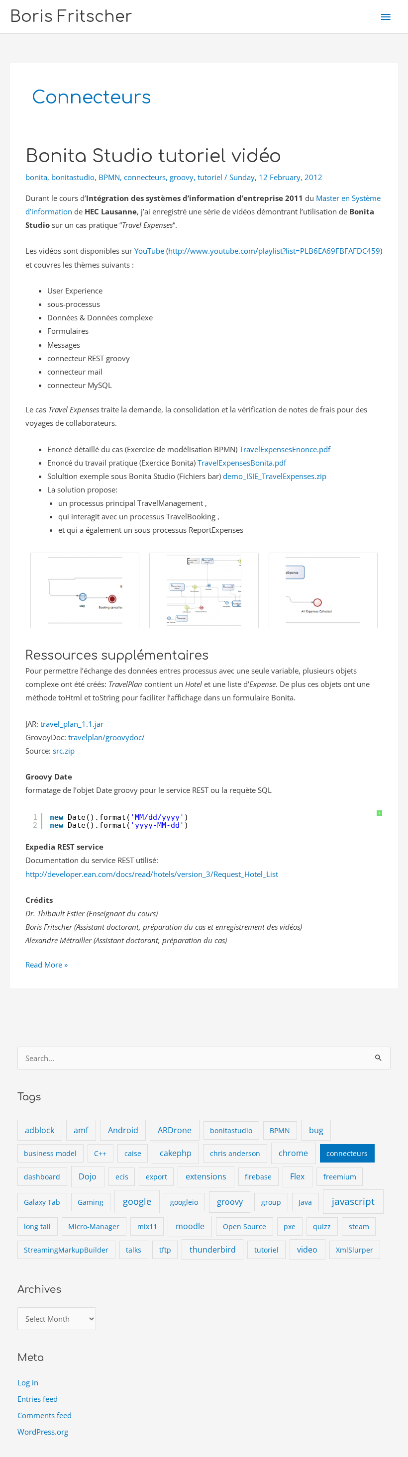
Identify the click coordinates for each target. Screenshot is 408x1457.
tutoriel (210, 177)
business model (50, 1153)
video (307, 1249)
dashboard (42, 1176)
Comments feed (44, 1415)
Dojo (88, 1176)
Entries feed (37, 1399)
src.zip (64, 751)
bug (316, 1130)
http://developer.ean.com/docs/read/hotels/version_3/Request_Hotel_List (151, 874)
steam (359, 1226)
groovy (182, 177)
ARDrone (175, 1130)
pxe (290, 1226)
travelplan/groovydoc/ (106, 737)
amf (81, 1130)
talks (133, 1250)
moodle (190, 1226)
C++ (100, 1153)
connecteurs (145, 177)
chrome (293, 1153)
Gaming (90, 1202)
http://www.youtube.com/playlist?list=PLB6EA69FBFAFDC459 (274, 251)
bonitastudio (73, 177)
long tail (37, 1226)
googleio (184, 1202)
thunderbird (213, 1249)
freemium (339, 1176)
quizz (322, 1226)
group (271, 1202)
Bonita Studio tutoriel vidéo (153, 156)
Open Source (244, 1226)
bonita (36, 177)
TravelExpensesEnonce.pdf (284, 449)
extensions (206, 1176)
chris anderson (235, 1153)
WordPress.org (42, 1432)
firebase (258, 1176)
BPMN (109, 177)
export (156, 1176)
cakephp (176, 1153)
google (137, 1201)
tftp (165, 1250)
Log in (27, 1382)
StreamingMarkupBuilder (66, 1250)
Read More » (46, 965)
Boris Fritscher (71, 16)
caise (132, 1153)
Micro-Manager (93, 1226)
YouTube (149, 251)
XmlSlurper (354, 1250)
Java (305, 1202)
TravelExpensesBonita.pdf (242, 463)
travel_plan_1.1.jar (71, 724)
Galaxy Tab (42, 1202)
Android (123, 1130)
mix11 (147, 1226)
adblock (39, 1130)
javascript (353, 1201)
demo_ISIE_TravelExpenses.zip (274, 476)
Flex (297, 1176)
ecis (121, 1176)
